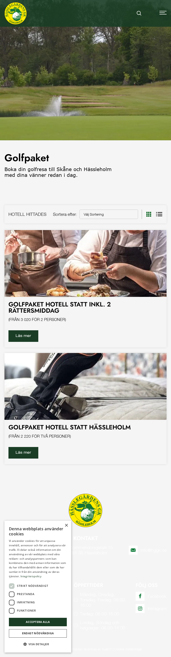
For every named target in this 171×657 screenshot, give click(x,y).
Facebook (157, 596)
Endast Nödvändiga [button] (38, 633)
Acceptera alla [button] (38, 622)
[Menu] (163, 13)
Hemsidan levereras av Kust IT (90, 649)
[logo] (15, 13)
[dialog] (37, 587)
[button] (38, 644)
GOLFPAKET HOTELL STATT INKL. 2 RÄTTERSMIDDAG (59, 307)
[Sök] (139, 13)
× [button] (66, 525)
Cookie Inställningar (128, 649)
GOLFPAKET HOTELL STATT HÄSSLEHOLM (69, 427)
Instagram (157, 608)
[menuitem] (139, 13)
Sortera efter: (65, 214)
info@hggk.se (154, 550)
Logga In (150, 13)
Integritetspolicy (30, 576)
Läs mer (23, 336)
